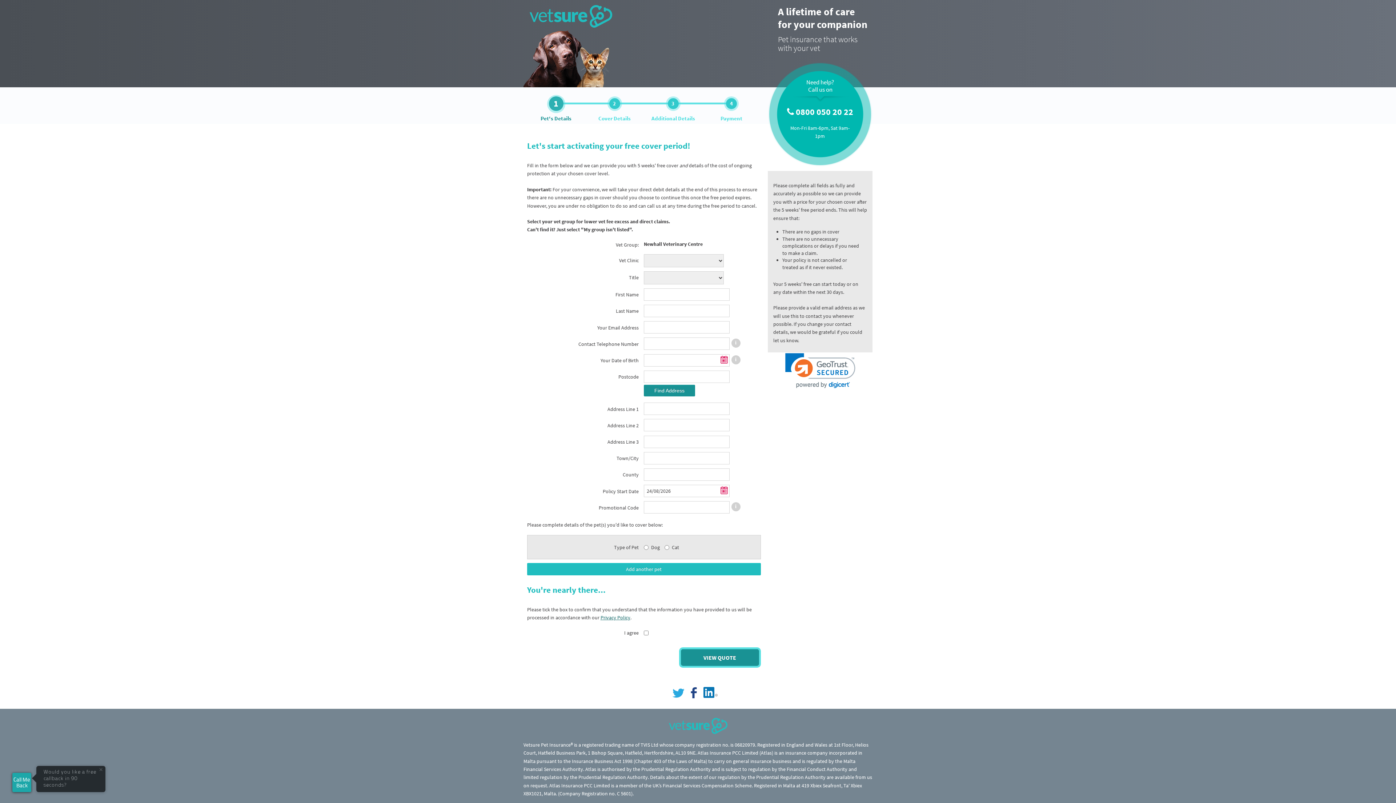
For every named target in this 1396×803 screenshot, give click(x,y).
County (631, 474)
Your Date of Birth (620, 360)
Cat (675, 547)
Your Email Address (618, 327)
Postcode (628, 376)
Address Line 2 (623, 425)
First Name (627, 294)
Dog (655, 547)
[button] (820, 370)
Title (634, 277)
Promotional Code (619, 507)
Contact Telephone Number (608, 344)
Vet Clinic (629, 260)
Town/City (628, 458)
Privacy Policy (615, 617)
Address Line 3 (623, 442)
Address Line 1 (623, 409)
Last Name (627, 311)
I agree (631, 633)
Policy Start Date (621, 491)
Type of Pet (626, 547)
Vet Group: (627, 244)
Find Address (669, 390)
